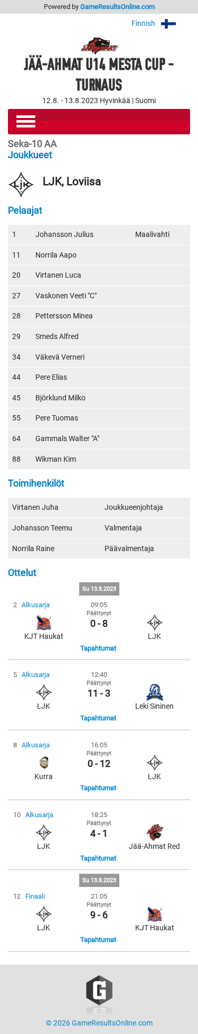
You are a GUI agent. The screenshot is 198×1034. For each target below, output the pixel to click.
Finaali (35, 896)
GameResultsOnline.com (117, 7)
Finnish (144, 23)
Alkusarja (36, 605)
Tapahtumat (98, 648)
